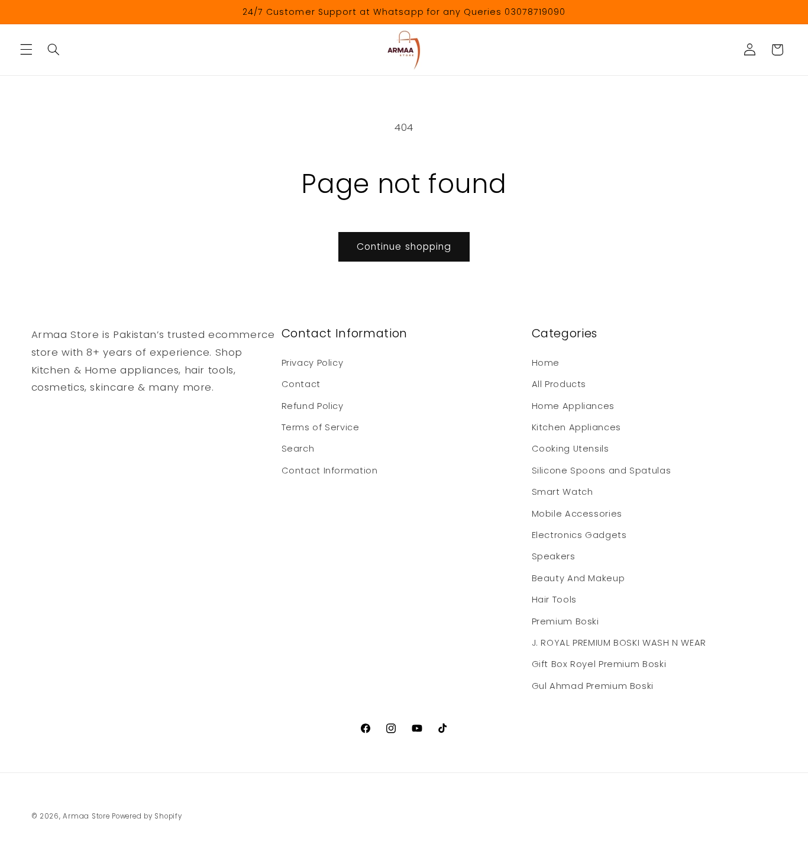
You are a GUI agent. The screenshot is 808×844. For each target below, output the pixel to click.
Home (546, 363)
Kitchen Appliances (576, 427)
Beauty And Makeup (578, 578)
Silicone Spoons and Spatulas (601, 470)
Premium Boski (565, 621)
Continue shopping (404, 246)
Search (298, 449)
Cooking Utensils (570, 449)
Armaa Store (86, 816)
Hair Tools (554, 599)
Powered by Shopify (147, 816)
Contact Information (330, 470)
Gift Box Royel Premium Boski (599, 664)
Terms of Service (321, 427)
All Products (559, 384)
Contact (301, 384)
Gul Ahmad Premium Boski (593, 686)
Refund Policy (313, 406)
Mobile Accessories (577, 514)
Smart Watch (562, 492)
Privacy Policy (313, 363)
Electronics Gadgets (579, 535)
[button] (26, 49)
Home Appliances (573, 406)
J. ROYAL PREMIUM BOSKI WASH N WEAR (619, 643)
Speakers (554, 556)
